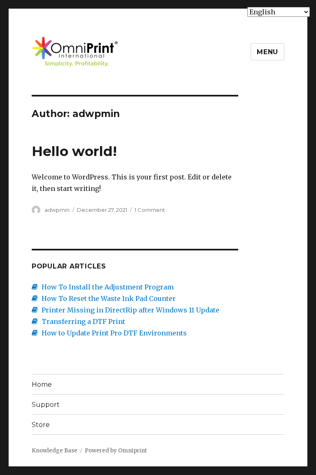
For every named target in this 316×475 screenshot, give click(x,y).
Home (42, 384)
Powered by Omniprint (116, 450)
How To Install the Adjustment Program (108, 287)
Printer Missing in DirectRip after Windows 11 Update (130, 310)
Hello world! (74, 151)
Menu (267, 52)
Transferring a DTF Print (83, 321)
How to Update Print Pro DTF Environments (114, 333)
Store (41, 425)
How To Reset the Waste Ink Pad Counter (109, 298)
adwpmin (57, 210)
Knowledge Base (54, 450)
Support (46, 404)
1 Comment (150, 210)
